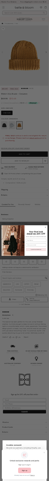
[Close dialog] (45, 227)
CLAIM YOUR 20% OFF (36, 249)
